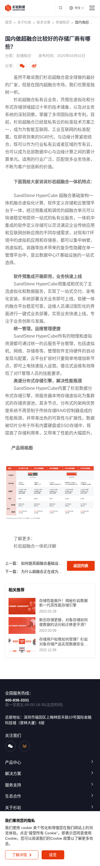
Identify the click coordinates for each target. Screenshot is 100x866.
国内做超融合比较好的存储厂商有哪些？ (85, 22)
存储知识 (63, 22)
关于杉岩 (24, 22)
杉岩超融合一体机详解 (35, 546)
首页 (8, 22)
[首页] (15, 8)
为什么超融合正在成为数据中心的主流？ (42, 571)
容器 (30, 247)
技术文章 (43, 22)
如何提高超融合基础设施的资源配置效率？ (42, 563)
